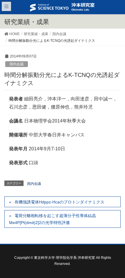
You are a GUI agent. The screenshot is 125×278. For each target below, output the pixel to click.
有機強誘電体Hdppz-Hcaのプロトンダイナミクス (59, 202)
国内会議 (17, 64)
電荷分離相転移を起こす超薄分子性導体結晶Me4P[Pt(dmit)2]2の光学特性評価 (52, 219)
